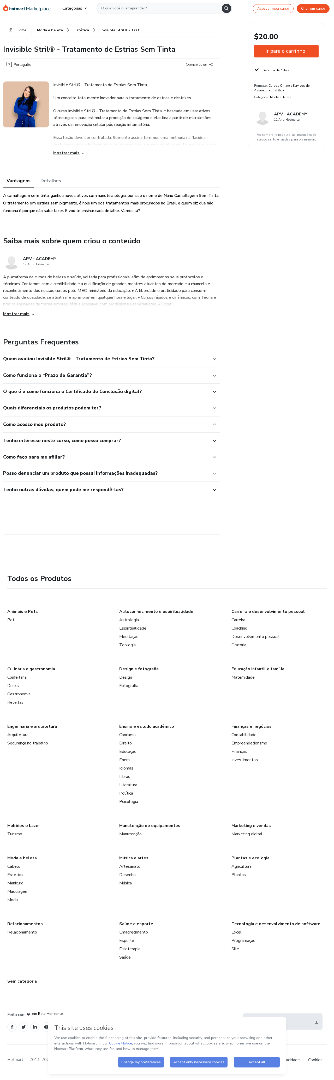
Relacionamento (22, 932)
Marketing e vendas (251, 826)
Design (125, 677)
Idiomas (126, 768)
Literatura (128, 785)
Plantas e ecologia (250, 858)
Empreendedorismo (249, 743)
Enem (124, 760)
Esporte (126, 940)
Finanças (239, 751)
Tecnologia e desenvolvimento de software (275, 924)
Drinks (13, 686)
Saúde (125, 957)
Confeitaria (17, 677)
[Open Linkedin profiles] (35, 1027)
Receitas (15, 702)
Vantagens (19, 181)
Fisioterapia (129, 949)
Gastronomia (19, 694)
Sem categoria (22, 981)
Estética (15, 875)
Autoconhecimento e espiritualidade (156, 611)
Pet (10, 620)
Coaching (239, 628)
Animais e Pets (22, 611)
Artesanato (129, 866)
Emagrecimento (133, 932)
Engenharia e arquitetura (32, 726)
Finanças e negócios (251, 726)
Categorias (72, 8)
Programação (243, 940)
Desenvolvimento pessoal (255, 636)
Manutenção (130, 834)
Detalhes (50, 181)
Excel (236, 932)
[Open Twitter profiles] (24, 1027)
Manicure (15, 883)
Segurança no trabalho (27, 743)
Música (125, 883)
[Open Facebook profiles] (12, 1027)
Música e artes (133, 858)
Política (126, 793)
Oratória (238, 645)
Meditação (129, 636)
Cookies (315, 1060)
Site (235, 949)
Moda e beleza (22, 858)
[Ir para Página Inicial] (28, 8)
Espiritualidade (132, 628)
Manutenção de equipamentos (149, 826)
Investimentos (244, 760)
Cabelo (13, 866)
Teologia (127, 645)
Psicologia (128, 802)
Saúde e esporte (136, 924)
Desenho (127, 875)
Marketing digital (247, 834)
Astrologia (129, 620)
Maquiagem (17, 891)
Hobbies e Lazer (23, 826)
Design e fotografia (139, 669)
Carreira (238, 620)
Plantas (238, 875)
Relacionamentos (25, 924)
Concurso (127, 735)
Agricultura (241, 866)
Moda (12, 900)
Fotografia (128, 686)
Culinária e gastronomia (31, 669)
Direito (125, 743)
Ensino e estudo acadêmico (146, 726)
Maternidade (243, 677)
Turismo (14, 834)
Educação (127, 751)
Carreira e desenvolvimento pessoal (268, 611)
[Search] (226, 8)
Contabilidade (244, 735)
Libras (124, 776)
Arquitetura (17, 735)
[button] (106, 359)
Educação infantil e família (257, 669)
